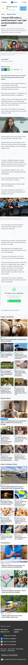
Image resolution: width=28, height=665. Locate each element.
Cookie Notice (11, 650)
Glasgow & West (11, 14)
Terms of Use (11, 648)
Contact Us (3, 650)
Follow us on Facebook (10, 638)
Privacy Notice (19, 648)
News (3, 14)
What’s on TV (5, 632)
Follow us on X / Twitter (10, 635)
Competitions (18, 629)
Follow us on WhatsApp (10, 641)
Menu (5, 2)
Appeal (16, 632)
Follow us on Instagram (10, 644)
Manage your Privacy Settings (9, 655)
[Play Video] (14, 43)
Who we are (4, 648)
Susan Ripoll (4, 59)
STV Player (4, 629)
